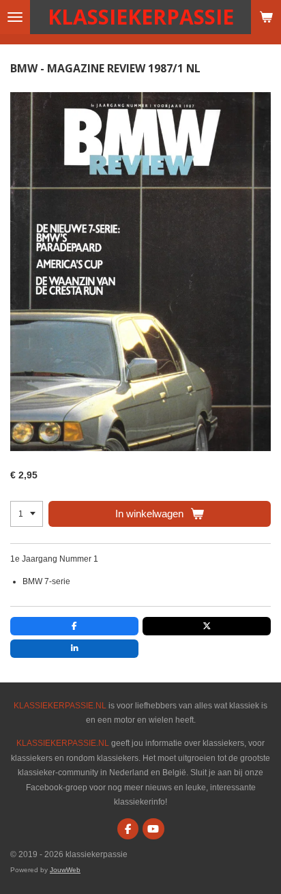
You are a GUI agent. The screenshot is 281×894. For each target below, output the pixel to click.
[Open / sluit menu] (15, 17)
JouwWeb (65, 870)
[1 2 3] (26, 514)
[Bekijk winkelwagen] (266, 17)
